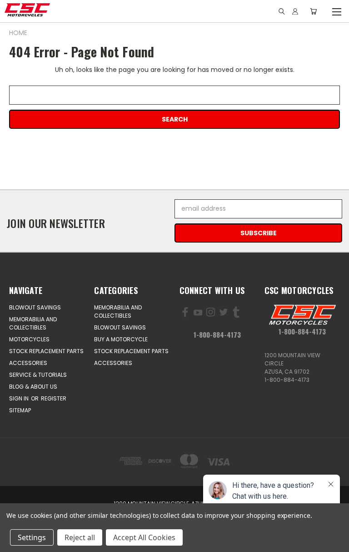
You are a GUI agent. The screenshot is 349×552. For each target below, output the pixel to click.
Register (53, 398)
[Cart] (313, 11)
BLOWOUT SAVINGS (35, 307)
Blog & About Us (33, 386)
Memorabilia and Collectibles (33, 323)
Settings (32, 537)
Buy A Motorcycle (121, 339)
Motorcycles (29, 339)
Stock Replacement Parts (46, 351)
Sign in (19, 398)
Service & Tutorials (38, 375)
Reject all (80, 537)
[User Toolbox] (295, 11)
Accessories (28, 363)
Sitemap (20, 410)
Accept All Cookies (144, 537)
